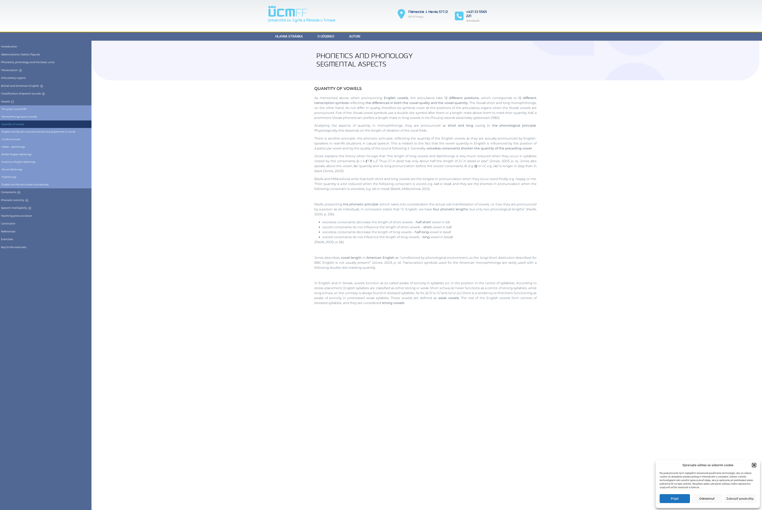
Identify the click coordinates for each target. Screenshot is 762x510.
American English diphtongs (19, 161)
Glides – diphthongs (13, 146)
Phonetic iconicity (12, 200)
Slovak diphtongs (12, 169)
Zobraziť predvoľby (740, 498)
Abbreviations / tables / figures (20, 54)
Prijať (675, 498)
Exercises (7, 239)
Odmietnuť (707, 498)
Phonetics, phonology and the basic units (27, 62)
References (8, 231)
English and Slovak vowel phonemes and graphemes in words (38, 131)
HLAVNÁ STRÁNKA (289, 36)
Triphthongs (9, 176)
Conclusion (8, 223)
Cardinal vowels (11, 139)
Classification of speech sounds (21, 93)
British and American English (20, 85)
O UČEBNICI (326, 36)
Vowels (5, 101)
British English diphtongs (17, 154)
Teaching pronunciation (16, 215)
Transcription (9, 70)
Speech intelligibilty (14, 207)
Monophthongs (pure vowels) (19, 116)
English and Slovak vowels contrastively (25, 184)
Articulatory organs (13, 77)
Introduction (9, 46)
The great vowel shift (14, 109)
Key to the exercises (13, 247)
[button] (754, 465)
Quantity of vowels (13, 124)
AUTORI (354, 36)
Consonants (8, 192)
